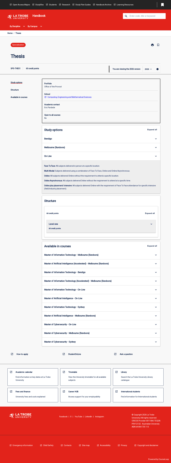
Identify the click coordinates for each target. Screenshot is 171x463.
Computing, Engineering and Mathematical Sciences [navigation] (70, 97)
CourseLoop (164, 459)
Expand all (152, 129)
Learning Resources (125, 5)
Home (10, 33)
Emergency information (23, 445)
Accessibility (105, 445)
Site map (86, 445)
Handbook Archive (103, 5)
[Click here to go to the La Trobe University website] (17, 17)
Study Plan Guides (83, 5)
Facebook (63, 417)
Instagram (99, 417)
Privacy (124, 445)
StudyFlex (39, 5)
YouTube (78, 417)
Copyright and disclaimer (147, 445)
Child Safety (48, 445)
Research (66, 5)
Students (53, 5)
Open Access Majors (21, 5)
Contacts (67, 445)
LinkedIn (88, 417)
